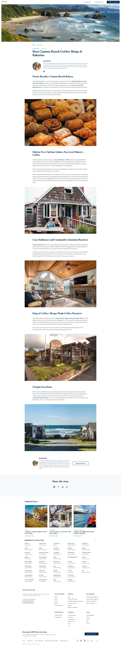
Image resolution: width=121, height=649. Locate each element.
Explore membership (91, 634)
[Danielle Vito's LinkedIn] (44, 71)
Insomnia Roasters (37, 244)
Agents (56, 597)
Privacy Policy (30, 640)
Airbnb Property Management (92, 599)
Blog (69, 597)
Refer (87, 621)
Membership (70, 617)
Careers (87, 619)
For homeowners (87, 2)
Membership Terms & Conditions (51, 640)
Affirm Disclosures (64, 640)
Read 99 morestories (80, 463)
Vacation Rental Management (92, 597)
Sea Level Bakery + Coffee (62, 160)
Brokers (56, 603)
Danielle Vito (47, 61)
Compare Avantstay (72, 603)
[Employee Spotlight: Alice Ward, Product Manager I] (85, 516)
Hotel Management (90, 615)
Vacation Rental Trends (72, 599)
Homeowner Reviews (90, 603)
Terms (24, 640)
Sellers (56, 601)
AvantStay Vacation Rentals (40, 398)
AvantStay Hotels (71, 619)
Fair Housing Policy (39, 640)
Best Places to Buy (58, 605)
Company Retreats (58, 615)
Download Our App (72, 615)
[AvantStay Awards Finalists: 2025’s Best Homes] (36, 516)
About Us (88, 617)
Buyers (56, 599)
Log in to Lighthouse (28, 602)
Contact (88, 623)
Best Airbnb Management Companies (75, 601)
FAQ (68, 625)
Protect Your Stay (71, 621)
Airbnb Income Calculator (91, 601)
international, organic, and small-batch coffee (69, 318)
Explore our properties (113, 2)
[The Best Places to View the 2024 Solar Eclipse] (60, 516)
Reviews (69, 605)
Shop (69, 623)
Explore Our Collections (72, 607)
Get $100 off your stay (98, 2)
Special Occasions (58, 617)
